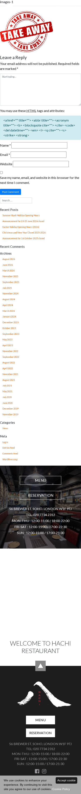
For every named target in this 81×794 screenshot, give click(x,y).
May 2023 (7, 339)
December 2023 (10, 322)
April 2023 (7, 345)
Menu (51, 8)
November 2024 (10, 293)
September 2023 (10, 334)
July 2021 (7, 385)
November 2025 (10, 276)
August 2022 (8, 362)
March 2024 (8, 311)
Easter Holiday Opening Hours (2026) (20, 227)
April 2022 (7, 368)
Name (5, 145)
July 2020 (7, 397)
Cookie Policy (61, 789)
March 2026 (8, 270)
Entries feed (8, 448)
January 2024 (9, 316)
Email (5, 155)
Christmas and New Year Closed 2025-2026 (23, 232)
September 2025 (10, 282)
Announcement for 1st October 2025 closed (23, 238)
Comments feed (10, 453)
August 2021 (8, 380)
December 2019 (10, 408)
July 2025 (7, 288)
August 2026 (8, 259)
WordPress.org (9, 459)
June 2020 (7, 403)
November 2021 (10, 374)
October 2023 (9, 328)
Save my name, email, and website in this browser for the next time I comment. (39, 180)
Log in (5, 442)
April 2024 (7, 305)
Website (6, 164)
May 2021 (7, 391)
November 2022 (10, 351)
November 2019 (10, 414)
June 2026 (7, 265)
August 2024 (8, 299)
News (5, 428)
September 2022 (10, 357)
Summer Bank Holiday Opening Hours (21, 215)
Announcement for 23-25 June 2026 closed (23, 221)
